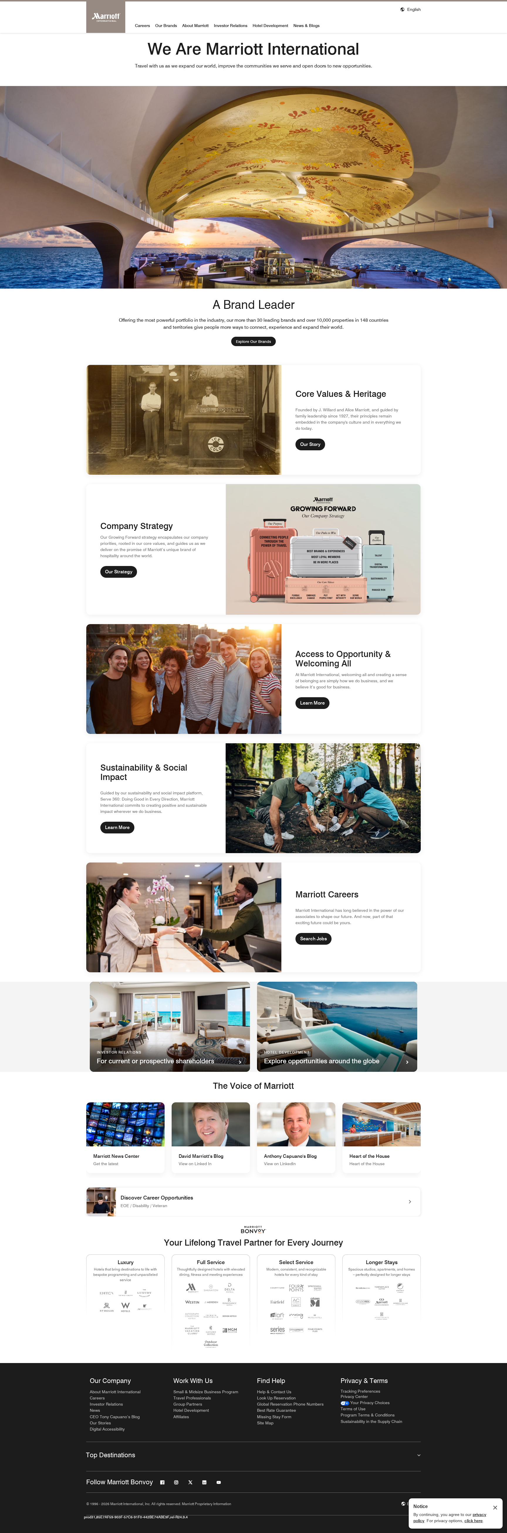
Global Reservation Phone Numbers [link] (290, 1404)
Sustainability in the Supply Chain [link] (371, 1421)
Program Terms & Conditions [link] (368, 1415)
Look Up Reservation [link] (276, 1398)
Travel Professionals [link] (192, 1398)
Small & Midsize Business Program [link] (205, 1391)
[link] (253, 341)
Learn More (312, 703)
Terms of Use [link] (353, 1408)
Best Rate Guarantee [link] (276, 1410)
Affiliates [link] (181, 1416)
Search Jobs (313, 938)
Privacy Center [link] (354, 1396)
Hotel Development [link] (191, 1410)
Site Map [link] (265, 1423)
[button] (410, 8)
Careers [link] (97, 1398)
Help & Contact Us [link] (274, 1391)
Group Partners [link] (187, 1404)
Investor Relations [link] (106, 1404)
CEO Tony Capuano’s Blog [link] (115, 1416)
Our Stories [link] (100, 1423)
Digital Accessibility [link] (107, 1429)
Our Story (310, 444)
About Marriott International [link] (115, 1391)
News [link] (95, 1410)
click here (473, 1520)
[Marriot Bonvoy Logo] (253, 1229)
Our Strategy (118, 572)
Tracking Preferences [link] (360, 1391)
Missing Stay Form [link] (274, 1416)
